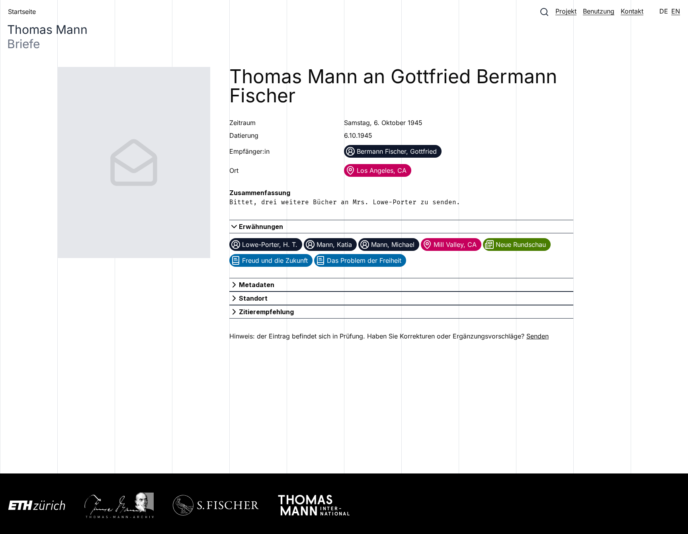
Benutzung (598, 11)
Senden (537, 336)
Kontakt (632, 11)
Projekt (566, 11)
